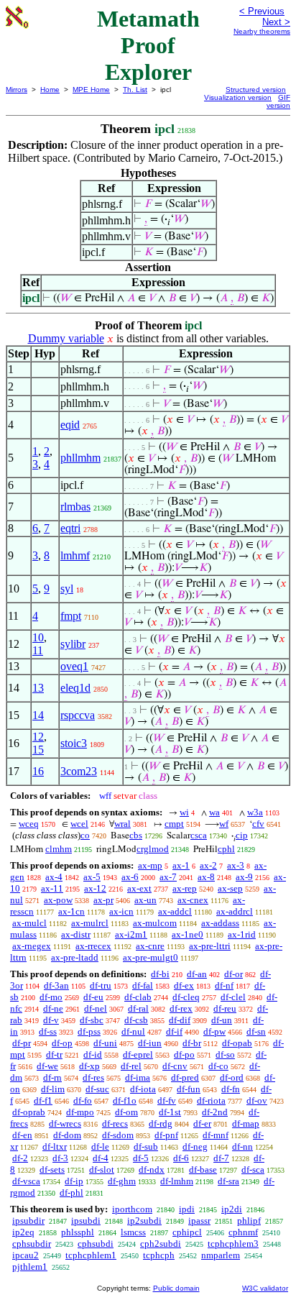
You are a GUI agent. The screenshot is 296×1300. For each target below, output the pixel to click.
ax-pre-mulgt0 (150, 957)
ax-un (145, 899)
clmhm (58, 848)
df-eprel (138, 1054)
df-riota (211, 1100)
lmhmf (75, 555)
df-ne (53, 1008)
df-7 (221, 1158)
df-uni (105, 1043)
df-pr (21, 1043)
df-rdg (160, 1123)
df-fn (230, 1089)
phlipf (249, 1220)
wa (214, 812)
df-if (174, 1031)
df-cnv (175, 1066)
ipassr (199, 1220)
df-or (233, 974)
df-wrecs (65, 1123)
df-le (100, 1146)
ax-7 (168, 876)
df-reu (224, 1008)
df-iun (150, 1043)
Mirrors (16, 89)
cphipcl (187, 1232)
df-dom (67, 1135)
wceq (29, 823)
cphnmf (243, 1232)
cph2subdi (160, 1243)
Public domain (176, 1288)
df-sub (146, 1146)
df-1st (170, 1112)
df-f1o (125, 1100)
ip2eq (23, 1232)
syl (66, 588)
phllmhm (80, 458)
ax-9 (244, 876)
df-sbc (91, 1020)
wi (184, 812)
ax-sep (230, 888)
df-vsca (26, 1181)
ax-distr (76, 934)
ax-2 (208, 865)
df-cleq (186, 997)
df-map (245, 1123)
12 (38, 737)
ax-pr (103, 899)
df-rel (131, 1066)
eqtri (70, 528)
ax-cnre (150, 945)
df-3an (56, 985)
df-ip (74, 1181)
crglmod (153, 848)
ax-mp (150, 865)
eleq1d (75, 688)
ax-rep (184, 888)
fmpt (70, 616)
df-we (47, 1066)
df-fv (166, 1100)
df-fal (142, 985)
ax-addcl (175, 911)
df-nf (224, 985)
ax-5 (92, 876)
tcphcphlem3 (233, 1243)
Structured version (256, 89)
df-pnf (166, 1135)
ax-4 (54, 876)
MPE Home (91, 89)
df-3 (60, 1158)
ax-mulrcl (89, 922)
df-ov (256, 1100)
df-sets (52, 1169)
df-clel (233, 997)
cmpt (174, 823)
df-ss (48, 1031)
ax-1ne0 (187, 934)
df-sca (252, 1169)
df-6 (181, 1158)
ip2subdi (144, 1220)
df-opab (237, 1043)
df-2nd (215, 1112)
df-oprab (28, 1112)
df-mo (51, 997)
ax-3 (235, 865)
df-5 (141, 1158)
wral (122, 823)
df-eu (93, 997)
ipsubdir (28, 1220)
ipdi (187, 1209)
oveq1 (74, 666)
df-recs (115, 1123)
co (85, 835)
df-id (92, 1054)
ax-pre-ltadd (74, 957)
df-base (203, 1169)
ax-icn (121, 911)
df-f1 (43, 1100)
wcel (79, 823)
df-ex (184, 985)
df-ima (137, 1077)
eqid (70, 424)
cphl (226, 848)
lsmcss (133, 1232)
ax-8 (206, 876)
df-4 (100, 1158)
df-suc (97, 1089)
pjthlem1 (29, 1266)
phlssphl (77, 1232)
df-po (184, 1054)
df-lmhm (176, 1181)
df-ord (232, 1077)
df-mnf (215, 1135)
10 (38, 637)
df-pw (214, 1031)
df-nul (133, 1031)
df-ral (138, 1008)
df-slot (101, 1169)
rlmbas (75, 506)
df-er (202, 1123)
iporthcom (132, 1209)
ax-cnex (192, 899)
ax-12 (95, 888)
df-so (225, 1054)
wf (223, 823)
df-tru (100, 985)
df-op (62, 1043)
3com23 (78, 771)
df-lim (53, 1089)
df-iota (143, 1089)
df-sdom (118, 1135)
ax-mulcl (29, 922)
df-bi (160, 974)
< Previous (262, 11)
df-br (191, 1043)
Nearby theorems (261, 31)
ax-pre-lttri (210, 945)
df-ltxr (54, 1146)
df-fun (188, 1089)
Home (50, 89)
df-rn (52, 1077)
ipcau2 (25, 1255)
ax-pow (58, 899)
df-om (126, 1112)
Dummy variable (66, 338)
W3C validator (265, 1288)
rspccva (77, 715)
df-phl (71, 1192)
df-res (93, 1077)
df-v (51, 1020)
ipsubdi (86, 1220)
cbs (135, 835)
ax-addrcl (234, 911)
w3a (255, 812)
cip (242, 835)
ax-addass (220, 922)
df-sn (256, 1031)
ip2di (231, 1209)
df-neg (195, 1146)
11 (37, 650)
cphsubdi (96, 1243)
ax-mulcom (155, 922)
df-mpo (80, 1112)
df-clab (138, 997)
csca (198, 835)
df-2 (20, 1158)
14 (38, 715)
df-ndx (152, 1169)
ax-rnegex (31, 945)
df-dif (179, 1020)
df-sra (228, 1181)
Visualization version (238, 97)
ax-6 (130, 876)
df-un (221, 1020)
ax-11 (52, 888)
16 (38, 771)
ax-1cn (71, 911)
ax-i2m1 (131, 934)
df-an (197, 974)
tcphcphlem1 (90, 1255)
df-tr (54, 1054)
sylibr (72, 644)
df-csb (136, 1020)
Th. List (135, 89)
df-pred (185, 1077)
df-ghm (122, 1181)
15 (38, 749)
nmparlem (220, 1255)
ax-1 (181, 865)
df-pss (89, 1031)
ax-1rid (242, 934)
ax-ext (139, 888)
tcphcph (159, 1255)
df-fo (82, 1100)
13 (38, 688)
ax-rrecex (93, 945)
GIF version (278, 101)
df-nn (242, 1146)
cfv (258, 823)
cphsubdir (31, 1243)
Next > (276, 22)
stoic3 (73, 743)
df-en (22, 1135)
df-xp (89, 1066)
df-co (218, 1066)
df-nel (95, 1008)
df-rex (181, 1008)
